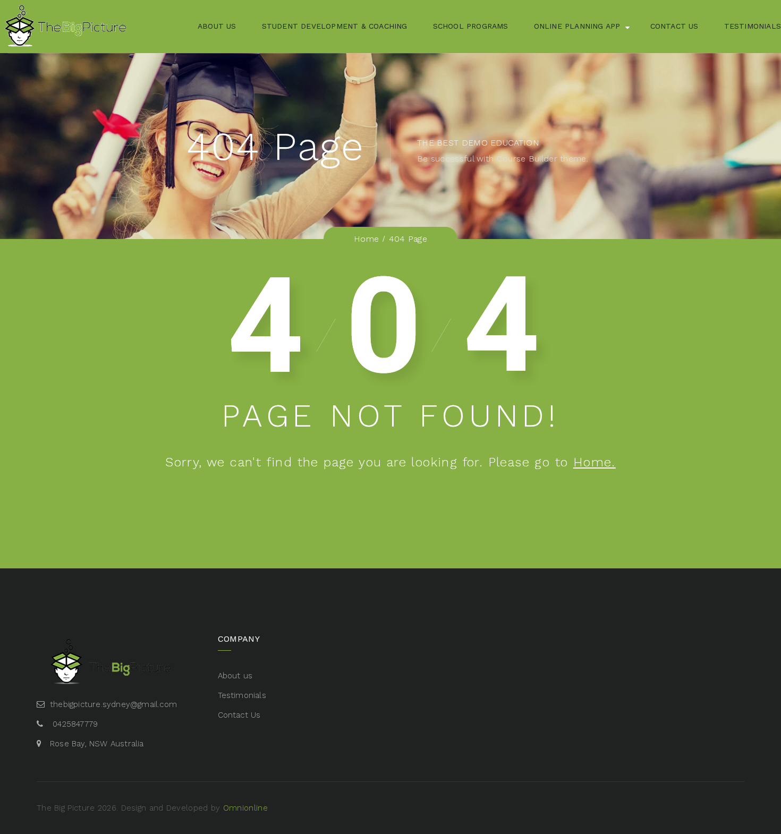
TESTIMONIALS (752, 26)
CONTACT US (674, 26)
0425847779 (75, 724)
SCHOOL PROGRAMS (470, 26)
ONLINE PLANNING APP (577, 26)
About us (235, 675)
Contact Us (239, 715)
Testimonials (242, 695)
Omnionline (245, 808)
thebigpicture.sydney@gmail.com (113, 704)
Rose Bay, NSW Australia (97, 743)
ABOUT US (217, 26)
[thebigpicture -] (66, 27)
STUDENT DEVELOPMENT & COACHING (335, 26)
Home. (594, 462)
